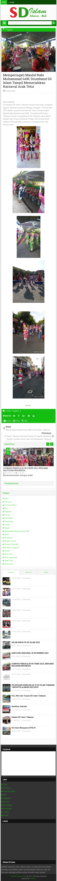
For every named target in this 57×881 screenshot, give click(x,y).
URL (25, 421)
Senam (7, 551)
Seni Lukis (8, 554)
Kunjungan (8, 521)
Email (8, 421)
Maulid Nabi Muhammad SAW (16, 531)
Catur (6, 499)
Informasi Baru (10, 505)
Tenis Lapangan (10, 557)
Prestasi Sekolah (11, 544)
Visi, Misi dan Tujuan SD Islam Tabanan (29, 696)
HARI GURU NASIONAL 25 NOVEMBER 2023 (30, 653)
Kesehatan (8, 518)
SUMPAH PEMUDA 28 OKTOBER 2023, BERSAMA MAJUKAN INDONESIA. (25, 469)
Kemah (7, 515)
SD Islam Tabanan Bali (18, 876)
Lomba (7, 525)
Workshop (8, 564)
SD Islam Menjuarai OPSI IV (24, 728)
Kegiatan (15, 411)
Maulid (7, 528)
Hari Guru (8, 502)
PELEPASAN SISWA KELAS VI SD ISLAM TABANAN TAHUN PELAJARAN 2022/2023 (33, 686)
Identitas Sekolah (19, 706)
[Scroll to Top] (53, 877)
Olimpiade (8, 538)
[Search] (54, 23)
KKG (6, 508)
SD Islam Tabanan (11, 548)
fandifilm (33, 878)
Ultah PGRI (8, 561)
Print (17, 421)
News (6, 534)
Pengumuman (10, 541)
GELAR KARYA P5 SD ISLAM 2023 (26, 642)
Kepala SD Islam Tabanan (23, 717)
